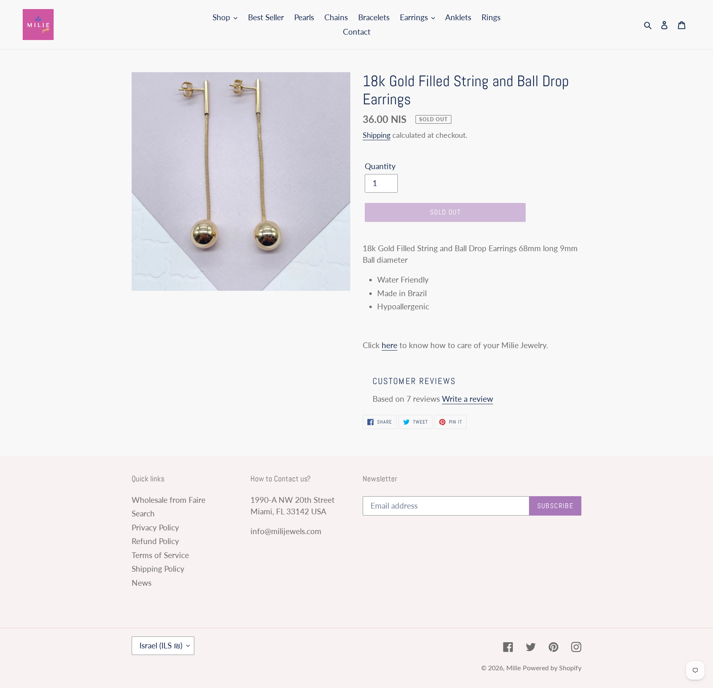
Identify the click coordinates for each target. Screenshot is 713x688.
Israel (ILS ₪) (160, 645)
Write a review (467, 398)
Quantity (380, 166)
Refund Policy (155, 541)
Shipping (376, 134)
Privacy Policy (155, 527)
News (141, 582)
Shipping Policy (158, 568)
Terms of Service (160, 555)
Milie (513, 668)
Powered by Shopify (552, 668)
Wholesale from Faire (168, 499)
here (389, 345)
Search (143, 513)
